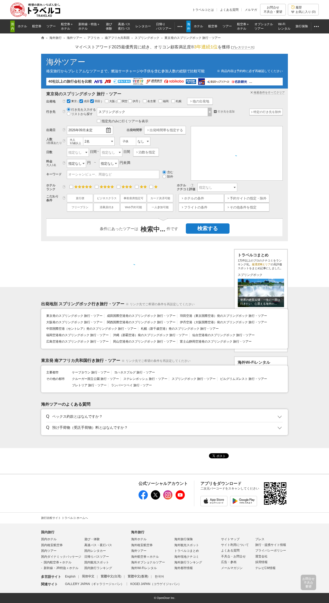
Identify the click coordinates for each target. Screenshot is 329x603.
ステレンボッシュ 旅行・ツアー (145, 379)
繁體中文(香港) (138, 576)
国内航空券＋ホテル (57, 562)
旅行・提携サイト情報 (270, 545)
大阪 (112, 101)
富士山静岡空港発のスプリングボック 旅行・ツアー (216, 341)
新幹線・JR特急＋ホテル (61, 568)
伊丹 (136, 101)
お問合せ (273, 9)
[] (242, 47)
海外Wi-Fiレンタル (144, 568)
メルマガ (251, 9)
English (70, 576)
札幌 (179, 101)
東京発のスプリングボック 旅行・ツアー (74, 316)
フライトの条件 (195, 207)
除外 (170, 176)
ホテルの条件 (194, 198)
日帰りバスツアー (96, 556)
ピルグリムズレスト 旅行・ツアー (243, 379)
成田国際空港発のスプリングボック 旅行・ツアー (141, 316)
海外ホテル (139, 539)
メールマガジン (232, 568)
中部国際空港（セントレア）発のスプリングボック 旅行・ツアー (91, 328)
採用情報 (261, 562)
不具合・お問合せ (233, 556)
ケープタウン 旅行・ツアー (91, 372)
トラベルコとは (203, 9)
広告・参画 (228, 562)
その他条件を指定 (243, 207)
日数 (49, 152)
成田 (87, 101)
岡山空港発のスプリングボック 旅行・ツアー (144, 341)
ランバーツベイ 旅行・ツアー (131, 385)
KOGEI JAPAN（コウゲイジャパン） (155, 584)
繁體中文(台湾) (111, 576)
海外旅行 (137, 532)
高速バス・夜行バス (98, 545)
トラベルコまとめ (186, 551)
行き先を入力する (83, 109)
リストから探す (82, 114)
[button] (163, 416)
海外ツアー (65, 62)
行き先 (51, 111)
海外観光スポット (186, 545)
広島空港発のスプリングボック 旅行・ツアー (77, 341)
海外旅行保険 (183, 539)
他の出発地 (201, 101)
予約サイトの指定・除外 (248, 198)
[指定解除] (210, 112)
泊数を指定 (147, 152)
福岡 (166, 101)
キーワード (54, 174)
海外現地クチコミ (186, 556)
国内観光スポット (96, 562)
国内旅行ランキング (98, 568)
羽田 (98, 101)
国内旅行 (47, 532)
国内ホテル (49, 539)
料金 (51, 163)
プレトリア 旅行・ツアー (89, 385)
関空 (125, 101)
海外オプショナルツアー (148, 562)
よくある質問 (229, 9)
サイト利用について (235, 545)
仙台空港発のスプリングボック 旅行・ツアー (223, 335)
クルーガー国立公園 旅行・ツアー (95, 379)
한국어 (159, 576)
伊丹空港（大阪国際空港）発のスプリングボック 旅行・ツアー (223, 322)
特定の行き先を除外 (267, 112)
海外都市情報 (183, 568)
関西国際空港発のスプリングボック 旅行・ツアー (141, 322)
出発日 (51, 130)
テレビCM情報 (265, 568)
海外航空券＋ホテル (145, 556)
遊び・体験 (92, 539)
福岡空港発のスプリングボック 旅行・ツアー (77, 335)
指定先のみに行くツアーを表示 (125, 121)
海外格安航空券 (142, 545)
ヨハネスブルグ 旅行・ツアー (134, 372)
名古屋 (152, 101)
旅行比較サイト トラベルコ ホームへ (64, 517)
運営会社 (261, 556)
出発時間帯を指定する (166, 130)
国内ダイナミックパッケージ (61, 556)
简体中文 (88, 576)
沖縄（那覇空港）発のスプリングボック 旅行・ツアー (150, 335)
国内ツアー (49, 551)
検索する (207, 228)
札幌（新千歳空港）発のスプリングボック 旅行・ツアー (180, 328)
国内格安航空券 (52, 545)
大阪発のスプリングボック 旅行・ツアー (74, 322)
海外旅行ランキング (188, 562)
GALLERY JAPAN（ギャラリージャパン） (94, 584)
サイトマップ (230, 539)
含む (170, 172)
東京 (74, 101)
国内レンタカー (95, 551)
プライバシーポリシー (270, 550)
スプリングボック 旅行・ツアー (194, 379)
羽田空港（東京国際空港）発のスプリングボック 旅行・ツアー (223, 316)
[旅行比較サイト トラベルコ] (42, 38)
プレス (259, 539)
